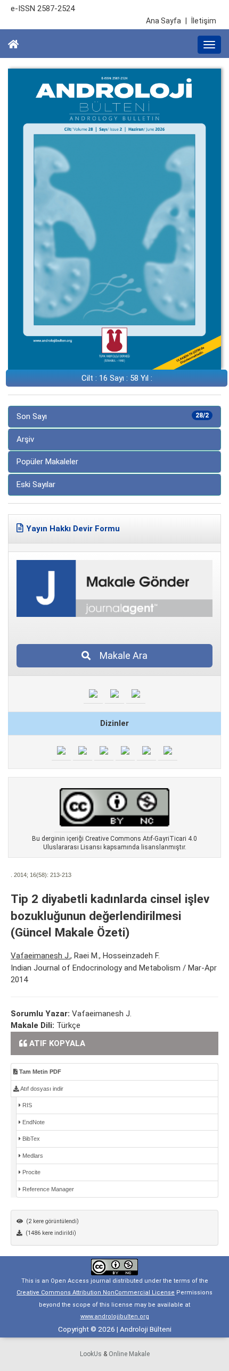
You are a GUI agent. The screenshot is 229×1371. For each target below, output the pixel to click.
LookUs (91, 1354)
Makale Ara (120, 655)
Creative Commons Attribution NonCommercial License (96, 1292)
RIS (26, 1105)
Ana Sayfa (166, 20)
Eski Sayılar (36, 484)
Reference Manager (47, 1189)
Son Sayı (113, 416)
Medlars (32, 1155)
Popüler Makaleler (47, 461)
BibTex (30, 1138)
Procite (30, 1172)
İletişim (203, 20)
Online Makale (129, 1354)
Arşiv (25, 439)
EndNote (33, 1122)
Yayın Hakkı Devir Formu (73, 528)
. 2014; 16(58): (29, 875)
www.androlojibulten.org (114, 1316)
